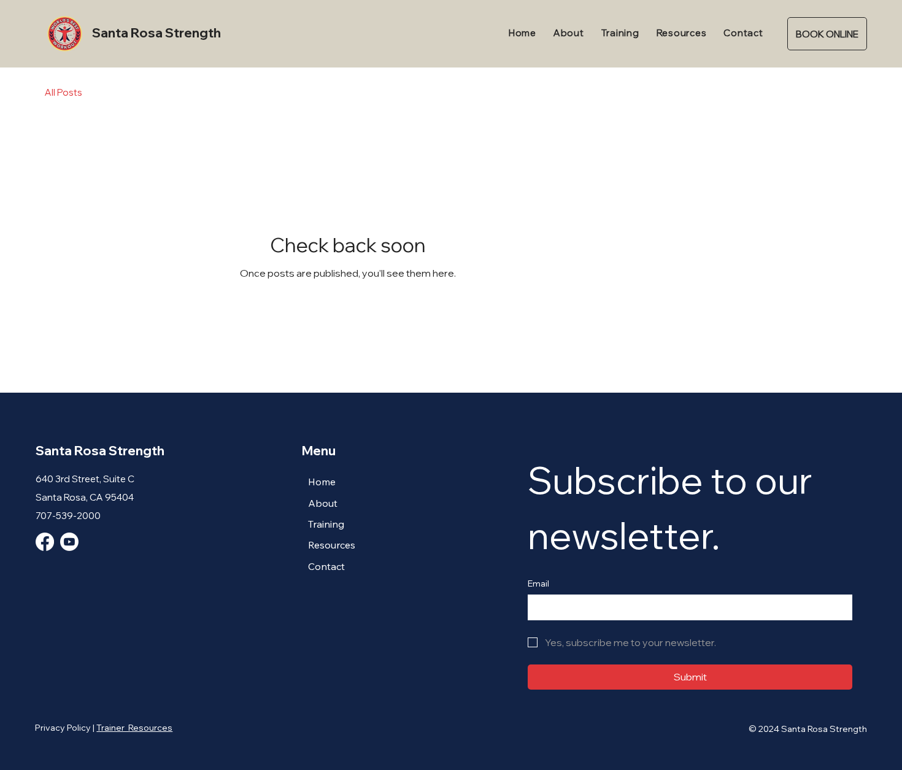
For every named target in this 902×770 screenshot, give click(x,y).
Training (326, 524)
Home (322, 481)
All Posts (63, 92)
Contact (326, 566)
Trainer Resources (134, 727)
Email (538, 583)
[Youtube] (69, 542)
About (322, 503)
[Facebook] (45, 542)
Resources (331, 545)
